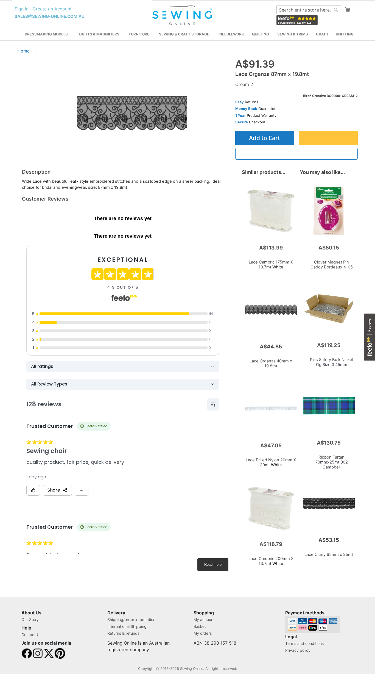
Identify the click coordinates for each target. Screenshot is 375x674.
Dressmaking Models (46, 34)
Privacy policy (297, 650)
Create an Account (52, 9)
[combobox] (308, 9)
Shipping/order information (131, 619)
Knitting (345, 34)
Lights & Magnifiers (99, 34)
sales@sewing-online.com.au (50, 16)
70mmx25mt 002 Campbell (331, 462)
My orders (203, 633)
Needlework (231, 34)
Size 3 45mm (331, 362)
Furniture (139, 34)
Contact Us (31, 634)
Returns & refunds (123, 633)
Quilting (260, 34)
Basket (200, 626)
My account (204, 619)
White (271, 265)
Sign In (22, 9)
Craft (322, 34)
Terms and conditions (304, 643)
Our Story (30, 619)
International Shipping (127, 626)
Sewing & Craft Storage (184, 34)
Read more (213, 564)
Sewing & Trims (292, 34)
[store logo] (183, 15)
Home (23, 51)
